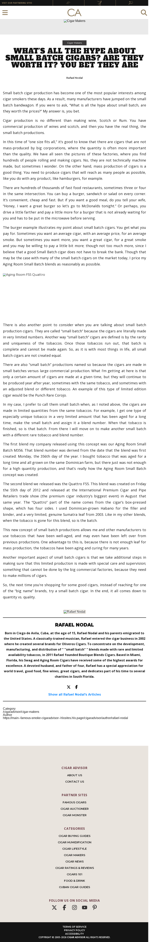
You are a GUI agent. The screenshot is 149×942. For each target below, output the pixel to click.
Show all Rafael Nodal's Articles (74, 694)
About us (74, 775)
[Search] (144, 12)
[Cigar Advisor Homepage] (74, 12)
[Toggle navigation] (5, 12)
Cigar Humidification (74, 842)
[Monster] (131, 3)
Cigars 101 (74, 874)
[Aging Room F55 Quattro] (74, 294)
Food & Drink (74, 880)
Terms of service (74, 926)
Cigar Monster (75, 815)
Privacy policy (74, 930)
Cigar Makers (74, 42)
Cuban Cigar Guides (74, 887)
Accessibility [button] (74, 933)
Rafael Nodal (74, 78)
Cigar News (74, 861)
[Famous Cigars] (68, 3)
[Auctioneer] (100, 3)
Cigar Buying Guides (74, 836)
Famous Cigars (74, 802)
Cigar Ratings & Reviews (74, 868)
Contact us (74, 781)
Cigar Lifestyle (74, 848)
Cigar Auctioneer (75, 809)
